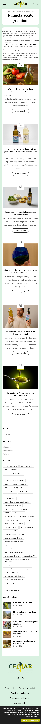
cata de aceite (28, 520)
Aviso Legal (9, 688)
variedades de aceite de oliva (15, 587)
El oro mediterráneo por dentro (25, 612)
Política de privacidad (27, 688)
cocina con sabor (27, 527)
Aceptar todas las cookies (30, 720)
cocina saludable (11, 531)
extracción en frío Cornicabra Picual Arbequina (17, 561)
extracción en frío (29, 556)
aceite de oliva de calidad (13, 477)
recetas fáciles (10, 583)
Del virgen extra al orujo (22, 602)
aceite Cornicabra (11, 470)
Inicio (8, 11)
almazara (24, 509)
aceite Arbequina (11, 466)
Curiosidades (8, 451)
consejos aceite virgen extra (14, 534)
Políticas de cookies (20, 703)
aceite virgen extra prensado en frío (17, 502)
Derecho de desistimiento (20, 698)
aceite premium (10, 495)
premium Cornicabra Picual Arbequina (18, 569)
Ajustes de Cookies (32, 716)
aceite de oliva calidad (12, 473)
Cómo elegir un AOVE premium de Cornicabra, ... (25, 632)
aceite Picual (24, 491)
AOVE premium (10, 516)
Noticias (6, 454)
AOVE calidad (18, 513)
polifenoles (9, 565)
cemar (20, 524)
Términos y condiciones (20, 693)
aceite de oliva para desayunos (15, 484)
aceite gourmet (10, 491)
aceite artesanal (26, 466)
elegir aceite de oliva (12, 556)
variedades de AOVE (12, 590)
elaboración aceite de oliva (14, 552)
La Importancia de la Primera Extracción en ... (24, 642)
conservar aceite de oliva (13, 538)
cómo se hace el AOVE (12, 545)
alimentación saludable (13, 505)
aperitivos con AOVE (27, 516)
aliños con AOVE (10, 509)
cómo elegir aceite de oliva (14, 541)
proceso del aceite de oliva (14, 576)
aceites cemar (10, 498)
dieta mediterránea (11, 549)
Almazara (7, 447)
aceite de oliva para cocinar (14, 480)
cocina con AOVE (11, 527)
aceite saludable (25, 495)
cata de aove (9, 524)
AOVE (7, 513)
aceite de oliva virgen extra (14, 488)
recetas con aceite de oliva (14, 579)
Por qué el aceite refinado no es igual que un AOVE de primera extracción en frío (20, 152)
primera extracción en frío (13, 572)
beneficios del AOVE (12, 520)
